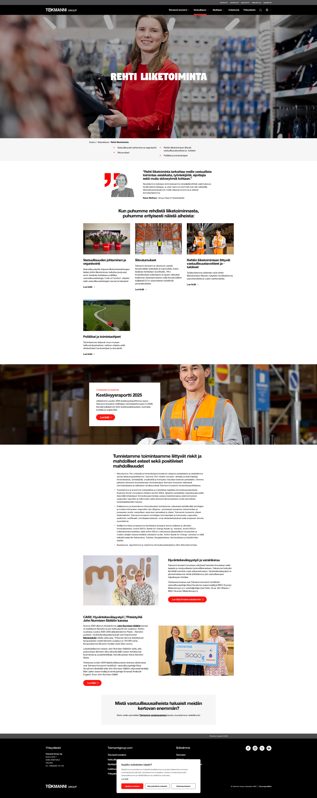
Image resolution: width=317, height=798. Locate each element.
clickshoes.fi (234, 2)
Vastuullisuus (200, 10)
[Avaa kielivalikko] (267, 10)
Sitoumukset (123, 152)
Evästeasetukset (183, 786)
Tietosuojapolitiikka (265, 786)
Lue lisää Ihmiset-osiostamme (186, 599)
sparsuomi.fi (245, 2)
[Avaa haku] (260, 10)
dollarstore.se (256, 2)
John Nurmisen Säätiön (129, 625)
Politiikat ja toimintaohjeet (176, 155)
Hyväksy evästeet (132, 786)
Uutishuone (233, 10)
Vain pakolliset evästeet (157, 786)
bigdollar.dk (267, 2)
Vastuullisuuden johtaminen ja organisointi (137, 147)
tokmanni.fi (224, 2)
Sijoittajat (217, 10)
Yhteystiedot (249, 10)
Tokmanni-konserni (178, 10)
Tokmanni (180, 754)
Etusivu (92, 142)
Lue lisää (124, 779)
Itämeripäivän (90, 637)
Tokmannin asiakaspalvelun (153, 715)
